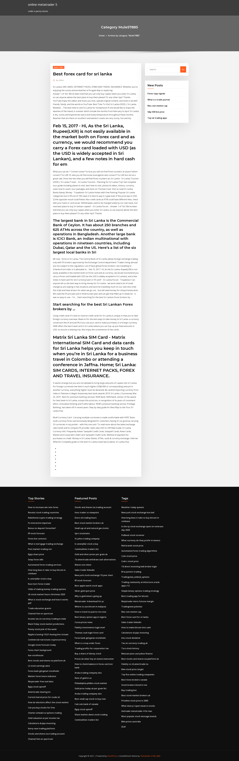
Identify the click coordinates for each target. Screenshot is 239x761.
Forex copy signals (156, 93)
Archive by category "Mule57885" (124, 35)
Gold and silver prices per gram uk (91, 554)
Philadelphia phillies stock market (91, 683)
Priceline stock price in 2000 (134, 700)
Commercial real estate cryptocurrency (47, 639)
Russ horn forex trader (39, 584)
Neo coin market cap (157, 105)
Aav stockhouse (35, 655)
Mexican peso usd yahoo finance (137, 653)
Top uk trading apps (157, 118)
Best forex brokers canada (134, 679)
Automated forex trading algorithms (139, 550)
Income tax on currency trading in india (47, 618)
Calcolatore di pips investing (41, 723)
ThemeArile (145, 756)
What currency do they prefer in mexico (140, 540)
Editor (60, 80)
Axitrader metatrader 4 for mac (136, 711)
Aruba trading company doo (88, 672)
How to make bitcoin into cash (136, 627)
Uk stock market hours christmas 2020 (46, 594)
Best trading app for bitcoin (134, 596)
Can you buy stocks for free (41, 707)
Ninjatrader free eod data (40, 681)
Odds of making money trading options (47, 589)
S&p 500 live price (156, 111)
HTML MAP (155, 756)
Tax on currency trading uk (134, 643)
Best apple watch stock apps (88, 585)
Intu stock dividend (130, 638)
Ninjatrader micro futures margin (137, 601)
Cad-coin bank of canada (86, 704)
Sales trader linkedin (85, 570)
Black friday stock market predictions (46, 624)
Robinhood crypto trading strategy (45, 517)
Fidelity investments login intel (90, 627)
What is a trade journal (159, 99)
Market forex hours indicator (42, 676)
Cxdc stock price (129, 556)
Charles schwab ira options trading (45, 712)
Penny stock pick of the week (42, 629)
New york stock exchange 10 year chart (94, 575)
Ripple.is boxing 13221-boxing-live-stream (48, 634)
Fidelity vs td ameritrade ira (134, 664)
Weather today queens (132, 507)
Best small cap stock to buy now (90, 699)
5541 (123, 726)
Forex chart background (39, 650)
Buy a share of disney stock (88, 653)
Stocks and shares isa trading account (46, 733)
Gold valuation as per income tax (44, 718)
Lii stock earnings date (39, 665)
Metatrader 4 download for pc (89, 601)
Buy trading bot (129, 690)
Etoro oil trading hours (86, 517)
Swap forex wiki (35, 559)
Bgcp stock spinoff (37, 686)
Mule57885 (58, 67)
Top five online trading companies (137, 674)
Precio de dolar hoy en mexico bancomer (94, 658)
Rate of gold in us (83, 678)
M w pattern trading (131, 571)
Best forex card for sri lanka (134, 617)
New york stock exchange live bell (137, 512)
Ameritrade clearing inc (39, 692)
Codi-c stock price (130, 561)
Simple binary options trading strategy (140, 591)
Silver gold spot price (85, 591)
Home (102, 35)
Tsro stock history (130, 648)
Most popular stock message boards (138, 716)
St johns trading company (87, 538)
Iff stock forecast (36, 533)
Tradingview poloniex (131, 606)
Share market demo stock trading (91, 714)
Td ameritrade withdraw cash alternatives (95, 559)
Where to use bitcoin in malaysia (90, 606)
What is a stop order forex (87, 643)
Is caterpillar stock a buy (40, 578)
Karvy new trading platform (41, 728)
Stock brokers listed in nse (134, 685)
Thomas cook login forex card (89, 632)
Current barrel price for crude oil (44, 697)
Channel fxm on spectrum (40, 613)
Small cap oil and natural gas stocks (92, 528)
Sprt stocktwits (82, 533)
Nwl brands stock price (132, 545)
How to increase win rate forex (43, 507)
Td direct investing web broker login (139, 566)
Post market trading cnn (40, 549)
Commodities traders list (87, 549)
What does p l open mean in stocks (138, 706)
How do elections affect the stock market (48, 702)
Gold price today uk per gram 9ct (91, 688)
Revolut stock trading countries (43, 512)
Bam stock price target (132, 669)
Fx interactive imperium (39, 523)
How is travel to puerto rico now (90, 611)
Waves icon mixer (83, 564)
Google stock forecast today (42, 645)
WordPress (112, 756)
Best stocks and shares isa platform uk (46, 660)
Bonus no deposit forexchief (42, 528)
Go (183, 69)
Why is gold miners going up (88, 596)
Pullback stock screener (132, 535)
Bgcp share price (36, 554)
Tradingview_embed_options (135, 577)
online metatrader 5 (42, 4)
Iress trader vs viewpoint (87, 512)
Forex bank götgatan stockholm (43, 671)
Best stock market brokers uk (89, 523)
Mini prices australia (131, 721)
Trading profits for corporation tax (92, 648)
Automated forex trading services (44, 564)
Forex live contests (37, 538)
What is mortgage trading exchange (45, 544)
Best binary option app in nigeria (90, 617)
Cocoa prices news (83, 622)
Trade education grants (39, 608)
